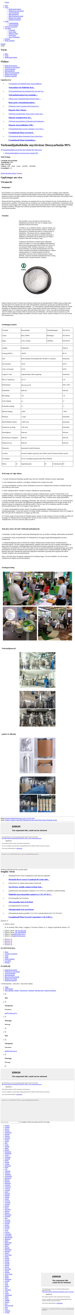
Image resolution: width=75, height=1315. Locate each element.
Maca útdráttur (9, 990)
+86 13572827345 (20, 930)
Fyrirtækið (12, 30)
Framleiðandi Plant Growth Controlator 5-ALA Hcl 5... (31, 917)
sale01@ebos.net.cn (19, 934)
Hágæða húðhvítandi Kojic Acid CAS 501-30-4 (20, 818)
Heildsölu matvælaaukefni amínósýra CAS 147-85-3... (30, 894)
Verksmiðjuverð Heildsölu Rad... (22, 87)
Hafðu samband (9, 40)
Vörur (6, 7)
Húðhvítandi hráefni (15, 9)
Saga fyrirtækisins (14, 37)
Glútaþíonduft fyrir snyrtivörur (21, 909)
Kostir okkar (12, 32)
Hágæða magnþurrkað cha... (20, 118)
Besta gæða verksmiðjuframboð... (22, 103)
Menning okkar (13, 33)
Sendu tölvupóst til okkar (8, 173)
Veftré (6, 987)
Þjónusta (7, 39)
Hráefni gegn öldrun (15, 18)
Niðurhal (19, 173)
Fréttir (6, 21)
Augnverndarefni (14, 12)
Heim (6, 6)
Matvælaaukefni (14, 14)
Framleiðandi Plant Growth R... (21, 133)
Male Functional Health (16, 16)
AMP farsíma (9, 989)
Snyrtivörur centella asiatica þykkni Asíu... (26, 887)
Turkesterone (23, 990)
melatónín (31, 990)
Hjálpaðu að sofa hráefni (16, 11)
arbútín (16, 990)
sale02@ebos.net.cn (19, 936)
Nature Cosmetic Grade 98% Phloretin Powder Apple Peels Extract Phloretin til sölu (31, 820)
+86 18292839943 (20, 932)
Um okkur (8, 28)
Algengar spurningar (11, 26)
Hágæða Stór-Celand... (18, 110)
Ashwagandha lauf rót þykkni (21, 902)
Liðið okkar (12, 35)
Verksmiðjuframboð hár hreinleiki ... (23, 95)
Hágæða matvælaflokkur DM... (21, 125)
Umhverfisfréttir (13, 25)
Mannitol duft (39, 990)
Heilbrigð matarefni (15, 19)
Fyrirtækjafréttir (13, 23)
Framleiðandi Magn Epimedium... (22, 140)
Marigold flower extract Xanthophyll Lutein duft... (29, 879)
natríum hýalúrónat (50, 990)
